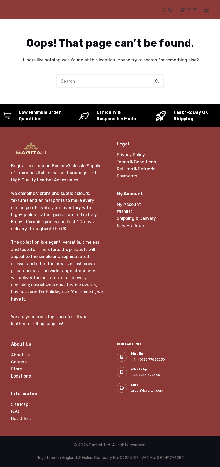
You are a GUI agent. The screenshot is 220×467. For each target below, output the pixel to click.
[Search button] (157, 81)
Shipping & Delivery (136, 218)
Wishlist (124, 211)
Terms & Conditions (136, 162)
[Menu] (206, 9)
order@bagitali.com (147, 390)
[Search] (164, 10)
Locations (21, 376)
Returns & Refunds (136, 169)
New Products (131, 225)
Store (16, 368)
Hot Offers (21, 418)
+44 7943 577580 (145, 375)
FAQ (15, 411)
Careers (19, 361)
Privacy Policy (131, 154)
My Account (129, 204)
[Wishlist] (170, 9)
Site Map (19, 404)
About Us (20, 354)
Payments (127, 175)
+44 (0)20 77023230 (148, 359)
